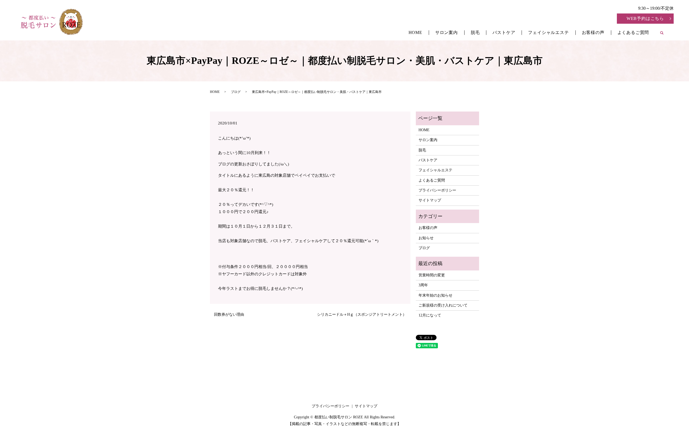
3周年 (423, 285)
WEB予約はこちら (645, 18)
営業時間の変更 (432, 275)
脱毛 (475, 32)
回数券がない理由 (229, 314)
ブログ (236, 92)
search (665, 33)
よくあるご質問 (633, 32)
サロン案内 (446, 32)
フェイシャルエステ (548, 32)
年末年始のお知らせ (435, 295)
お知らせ (426, 238)
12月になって (430, 315)
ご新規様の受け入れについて (443, 305)
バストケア (504, 32)
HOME (415, 32)
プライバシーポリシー (437, 190)
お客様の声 (593, 32)
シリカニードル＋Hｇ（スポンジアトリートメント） (361, 314)
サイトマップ (430, 200)
